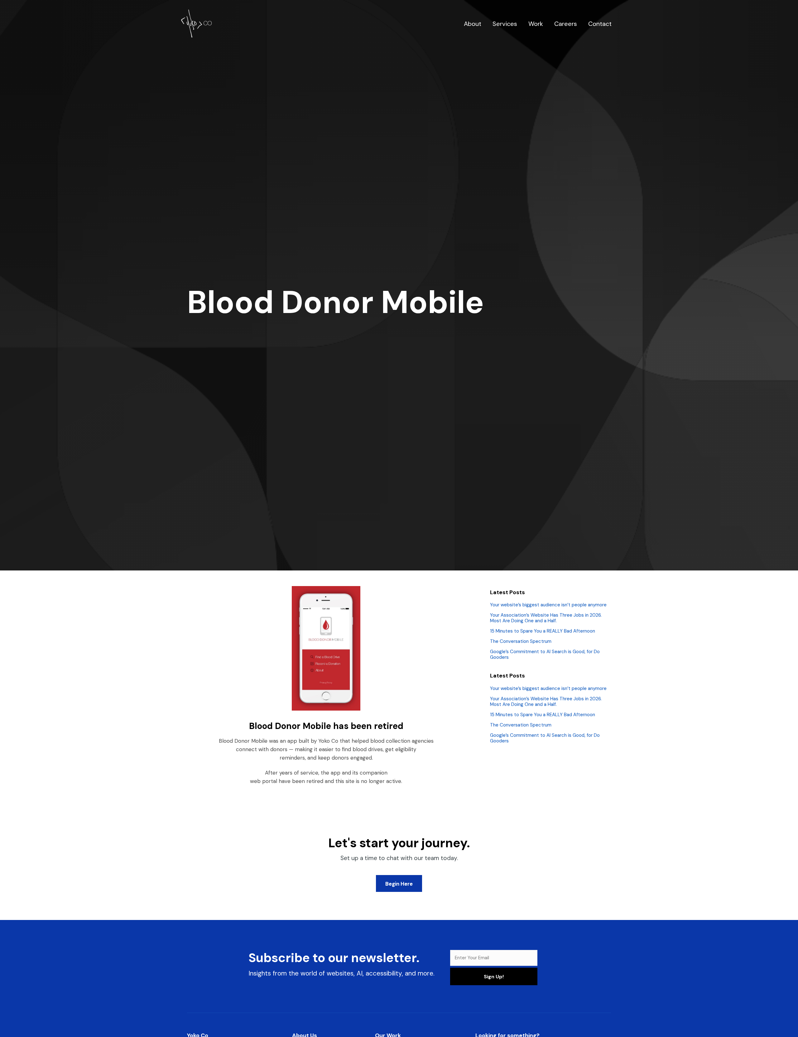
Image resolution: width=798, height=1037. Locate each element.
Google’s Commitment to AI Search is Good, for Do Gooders (545, 654)
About (472, 24)
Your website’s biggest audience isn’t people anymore (548, 605)
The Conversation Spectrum (520, 641)
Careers (565, 24)
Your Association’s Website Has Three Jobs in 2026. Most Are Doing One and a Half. (546, 618)
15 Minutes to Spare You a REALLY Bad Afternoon (542, 631)
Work (535, 24)
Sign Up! (494, 976)
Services (505, 24)
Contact (600, 24)
